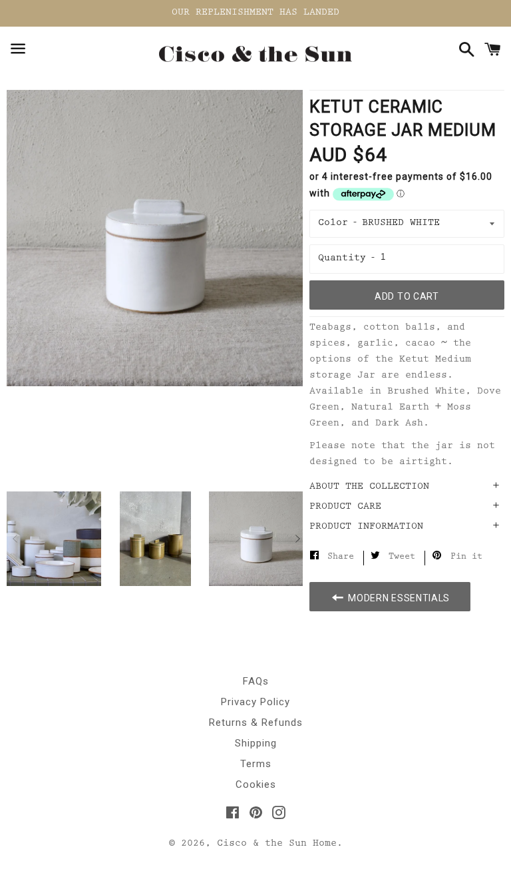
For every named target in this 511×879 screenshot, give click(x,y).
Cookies (256, 784)
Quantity (342, 259)
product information (366, 527)
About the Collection (369, 487)
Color (333, 223)
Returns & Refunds (256, 723)
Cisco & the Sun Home (277, 844)
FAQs (256, 681)
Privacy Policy (255, 702)
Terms (255, 764)
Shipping (256, 743)
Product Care (345, 507)
